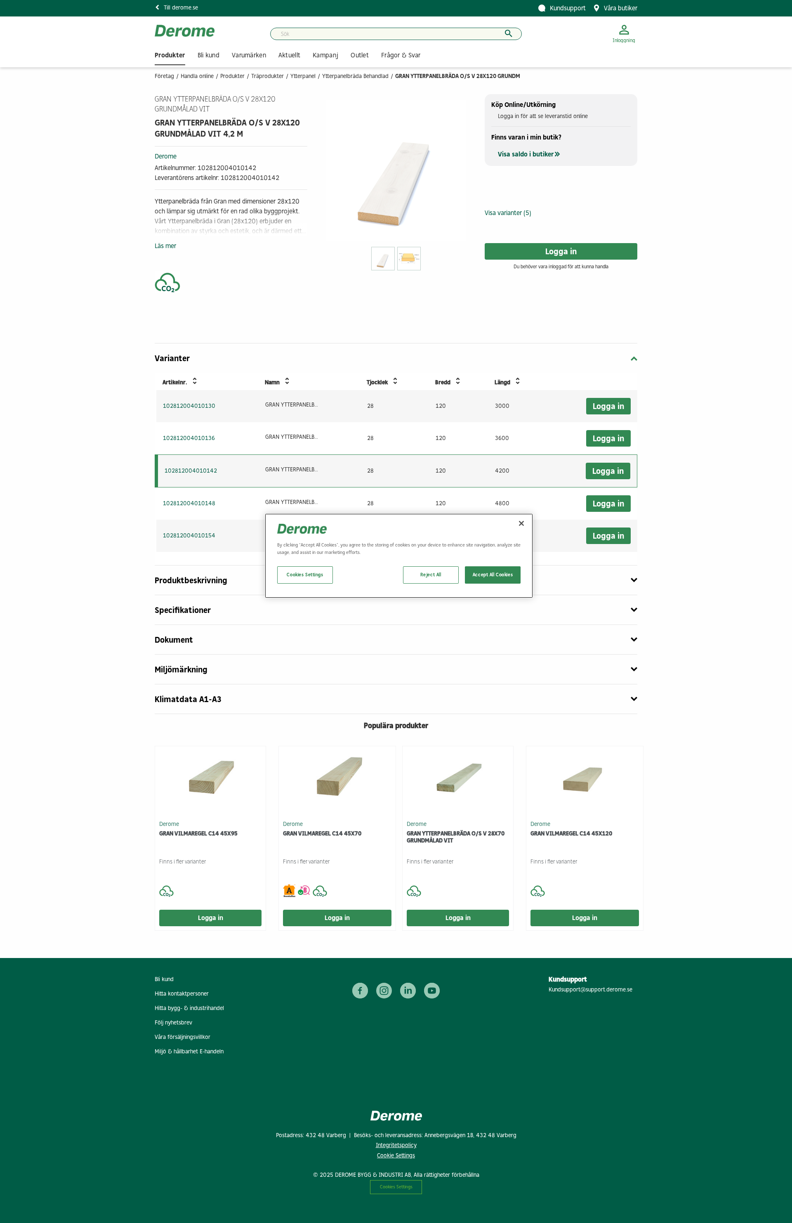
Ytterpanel (303, 76)
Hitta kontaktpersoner (182, 993)
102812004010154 (189, 535)
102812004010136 (189, 438)
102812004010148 (189, 503)
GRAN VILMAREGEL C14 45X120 (571, 833)
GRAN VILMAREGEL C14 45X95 (198, 833)
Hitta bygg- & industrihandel (189, 1008)
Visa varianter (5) (508, 213)
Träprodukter (267, 76)
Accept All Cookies (493, 574)
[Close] (521, 523)
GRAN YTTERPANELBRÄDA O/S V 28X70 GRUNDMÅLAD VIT (455, 837)
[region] (399, 555)
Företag (164, 76)
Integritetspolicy (396, 1145)
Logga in (561, 251)
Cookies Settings (396, 1187)
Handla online (197, 76)
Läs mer (165, 246)
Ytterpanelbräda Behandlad (355, 76)
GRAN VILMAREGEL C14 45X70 (322, 833)
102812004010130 (189, 405)
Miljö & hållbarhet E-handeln (189, 1051)
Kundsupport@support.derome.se (590, 989)
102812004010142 (191, 470)
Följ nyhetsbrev (173, 1022)
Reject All (430, 574)
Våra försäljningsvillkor (182, 1037)
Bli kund (164, 979)
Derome (166, 156)
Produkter (232, 76)
